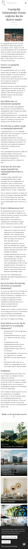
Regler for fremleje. (16, 319)
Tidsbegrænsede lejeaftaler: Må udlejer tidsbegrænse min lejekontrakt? (14, 277)
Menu (25, 2)
